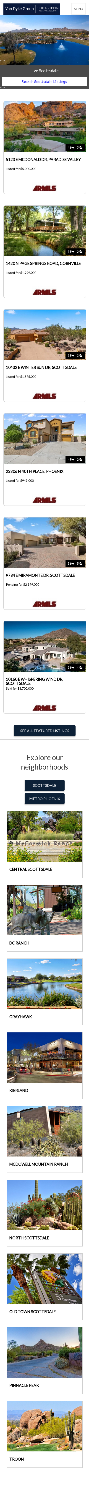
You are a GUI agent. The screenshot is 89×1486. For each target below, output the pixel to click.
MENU (78, 9)
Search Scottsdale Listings (44, 81)
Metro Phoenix (44, 798)
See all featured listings (44, 730)
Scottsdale (44, 785)
